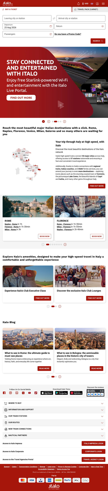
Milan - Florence (64, 227)
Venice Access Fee (63, 469)
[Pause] (43, 121)
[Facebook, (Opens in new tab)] (4, 392)
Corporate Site (84, 467)
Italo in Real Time (97, 467)
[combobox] (27, 27)
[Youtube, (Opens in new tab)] (29, 392)
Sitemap (42, 467)
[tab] (36, 9)
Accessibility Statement (46, 469)
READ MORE (45, 369)
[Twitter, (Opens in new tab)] (23, 392)
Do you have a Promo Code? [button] (68, 34)
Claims (14, 467)
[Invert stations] (54, 18)
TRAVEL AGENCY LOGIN (94, 460)
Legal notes (52, 467)
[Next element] (65, 244)
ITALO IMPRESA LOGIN (94, 444)
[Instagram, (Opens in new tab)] (10, 392)
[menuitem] (78, 3)
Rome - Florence (64, 224)
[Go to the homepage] (8, 3)
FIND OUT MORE (97, 186)
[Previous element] (43, 244)
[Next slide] (64, 121)
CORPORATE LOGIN (95, 452)
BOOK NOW (44, 237)
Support (7, 467)
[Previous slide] (48, 121)
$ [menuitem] (85, 3)
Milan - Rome (10, 229)
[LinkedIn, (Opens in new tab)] (16, 392)
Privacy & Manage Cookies (67, 467)
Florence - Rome (12, 227)
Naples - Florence (64, 229)
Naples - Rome (11, 224)
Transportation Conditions (28, 467)
